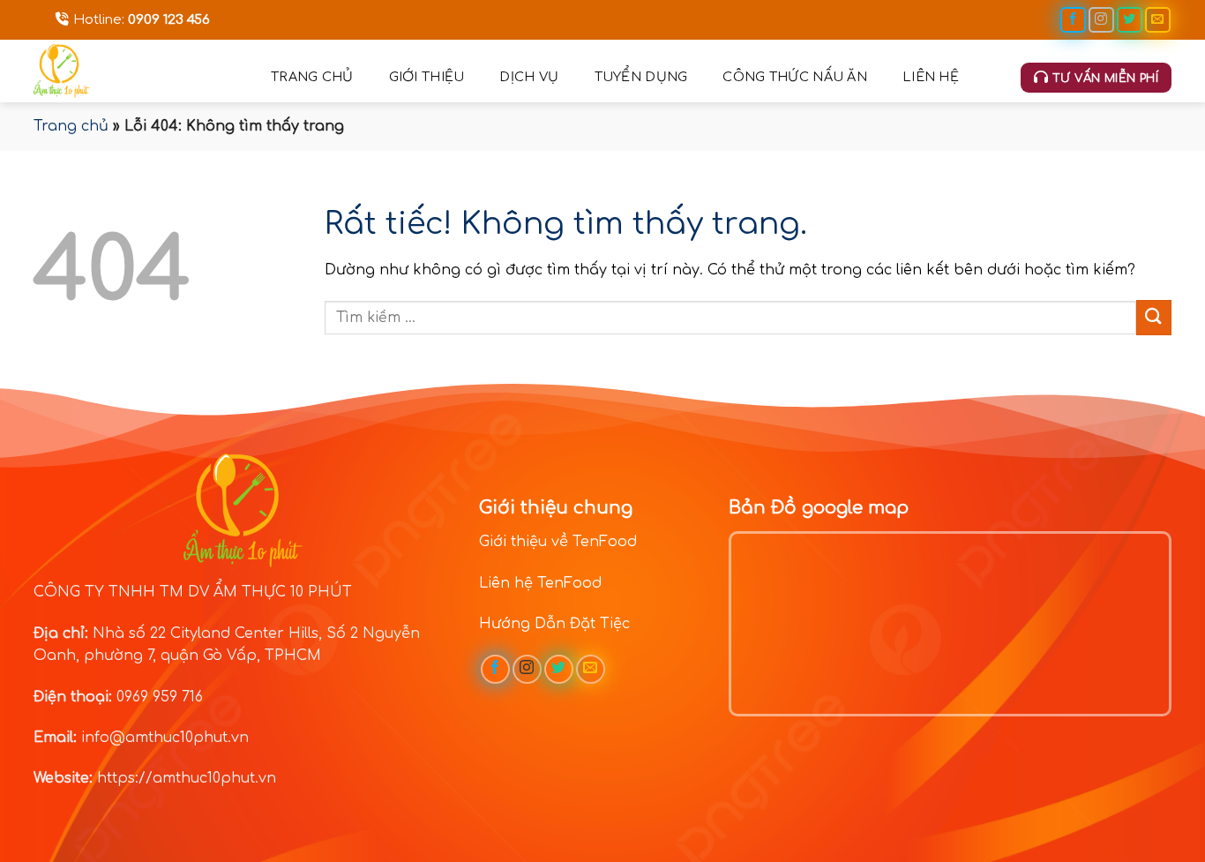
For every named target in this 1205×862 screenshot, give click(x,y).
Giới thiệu (427, 77)
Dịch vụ (528, 77)
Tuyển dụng (641, 77)
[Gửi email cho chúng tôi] (1158, 20)
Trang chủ (312, 77)
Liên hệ (930, 77)
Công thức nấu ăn (794, 77)
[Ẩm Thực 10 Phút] (139, 71)
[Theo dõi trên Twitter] (1129, 20)
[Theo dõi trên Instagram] (1101, 20)
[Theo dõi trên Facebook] (1073, 20)
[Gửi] (1153, 317)
